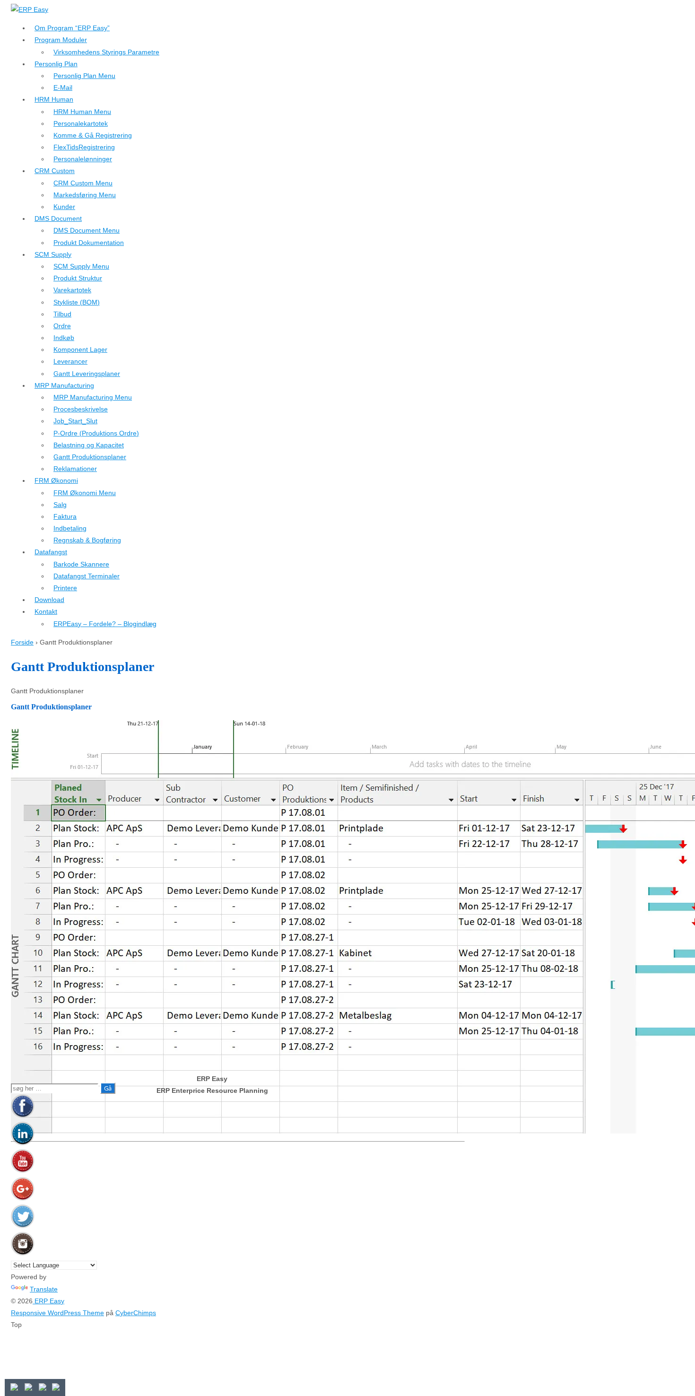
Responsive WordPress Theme (57, 1313)
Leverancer (70, 361)
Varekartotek (72, 290)
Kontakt (46, 611)
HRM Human (54, 99)
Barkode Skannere (81, 564)
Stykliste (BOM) (76, 302)
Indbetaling (70, 528)
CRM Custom (55, 170)
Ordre (62, 326)
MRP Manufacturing (64, 385)
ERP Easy (48, 1301)
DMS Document (58, 218)
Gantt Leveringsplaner (86, 373)
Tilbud (62, 314)
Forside (22, 642)
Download (49, 599)
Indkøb (63, 337)
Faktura (65, 516)
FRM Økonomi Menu (84, 493)
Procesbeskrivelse (80, 409)
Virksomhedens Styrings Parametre (106, 52)
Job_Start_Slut (75, 421)
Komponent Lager (80, 349)
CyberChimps (135, 1313)
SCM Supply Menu (81, 266)
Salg (60, 504)
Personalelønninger (82, 159)
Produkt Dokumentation (88, 242)
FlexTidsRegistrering (84, 147)
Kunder (64, 206)
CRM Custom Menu (83, 183)
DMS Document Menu (86, 230)
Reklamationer (75, 468)
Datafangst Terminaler (86, 576)
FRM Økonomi (56, 480)
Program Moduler (61, 40)
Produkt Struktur (77, 278)
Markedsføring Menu (84, 195)
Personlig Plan (56, 64)
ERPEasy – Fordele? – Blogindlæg (104, 624)
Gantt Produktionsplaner (89, 457)
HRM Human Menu (82, 111)
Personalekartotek (80, 123)
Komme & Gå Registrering (92, 135)
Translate (44, 1289)
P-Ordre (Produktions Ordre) (96, 433)
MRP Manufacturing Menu (92, 397)
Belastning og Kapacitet (88, 445)
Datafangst (51, 552)
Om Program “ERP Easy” (72, 28)
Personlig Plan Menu (84, 75)
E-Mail (62, 87)
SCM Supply (53, 254)
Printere (65, 588)
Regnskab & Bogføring (87, 540)
